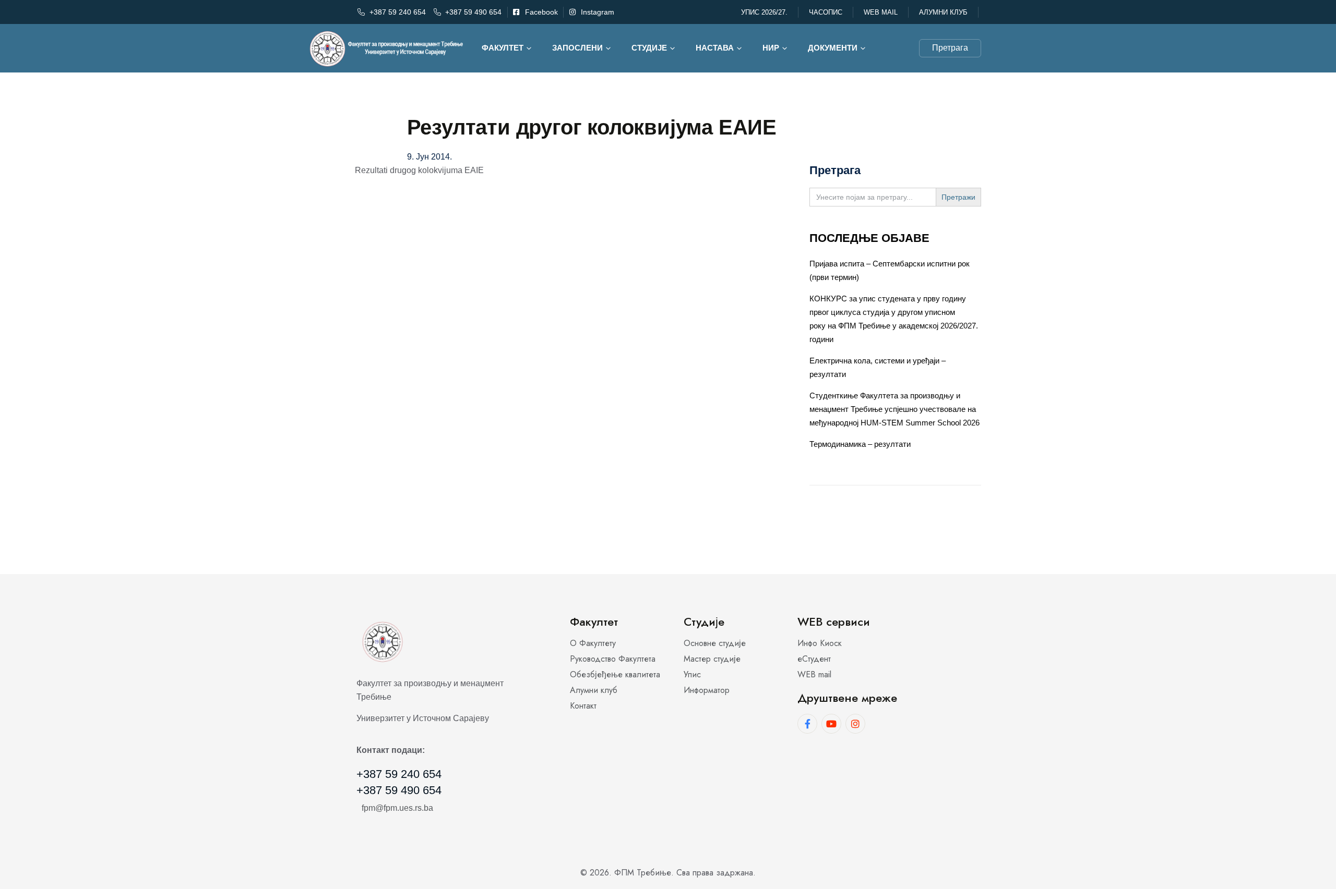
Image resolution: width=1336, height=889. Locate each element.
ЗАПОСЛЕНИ (577, 47)
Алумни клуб (943, 12)
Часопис (825, 12)
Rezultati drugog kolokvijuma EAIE (419, 170)
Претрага (950, 47)
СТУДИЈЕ (649, 47)
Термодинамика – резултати (860, 444)
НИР (770, 47)
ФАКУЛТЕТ (502, 47)
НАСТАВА (715, 47)
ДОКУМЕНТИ (832, 47)
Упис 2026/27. (764, 12)
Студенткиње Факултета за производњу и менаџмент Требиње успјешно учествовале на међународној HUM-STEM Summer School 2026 (894, 409)
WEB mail (881, 12)
